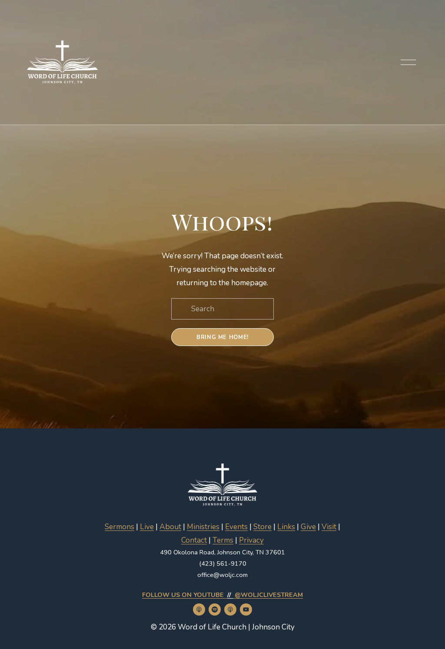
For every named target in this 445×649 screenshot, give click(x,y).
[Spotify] (215, 609)
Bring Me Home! (222, 337)
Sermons (119, 527)
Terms (223, 540)
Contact (194, 540)
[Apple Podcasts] (199, 609)
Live (147, 527)
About (170, 527)
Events (236, 527)
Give (308, 527)
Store (262, 527)
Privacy (251, 540)
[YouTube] (246, 609)
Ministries (203, 527)
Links (286, 527)
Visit (329, 527)
